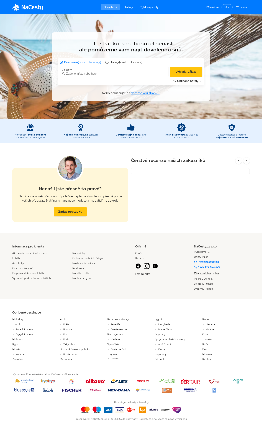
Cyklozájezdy (149, 7)
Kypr (15, 344)
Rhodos (67, 329)
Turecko (17, 324)
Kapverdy (160, 354)
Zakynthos (69, 344)
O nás (138, 253)
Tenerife (115, 324)
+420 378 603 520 (208, 266)
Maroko (207, 354)
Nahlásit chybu (81, 278)
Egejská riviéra (24, 334)
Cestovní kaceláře (23, 268)
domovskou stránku (145, 93)
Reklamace (79, 268)
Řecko (63, 319)
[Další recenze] (246, 160)
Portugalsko (115, 334)
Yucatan (20, 354)
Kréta (66, 324)
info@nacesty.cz (208, 261)
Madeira (115, 339)
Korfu (66, 339)
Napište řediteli (81, 273)
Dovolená (110, 7)
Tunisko (207, 339)
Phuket (115, 358)
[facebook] (138, 266)
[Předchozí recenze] (238, 160)
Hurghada (164, 324)
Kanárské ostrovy (118, 319)
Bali (204, 349)
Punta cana (70, 354)
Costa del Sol (118, 349)
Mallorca (17, 339)
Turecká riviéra (24, 329)
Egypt (158, 319)
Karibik (206, 359)
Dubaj (162, 349)
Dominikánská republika (75, 349)
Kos (65, 334)
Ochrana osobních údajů (87, 258)
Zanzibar (17, 359)
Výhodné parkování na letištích (31, 278)
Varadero (211, 329)
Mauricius (66, 359)
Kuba (205, 319)
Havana (210, 324)
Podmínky (78, 253)
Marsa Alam (165, 329)
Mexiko (16, 349)
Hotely (128, 7)
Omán (206, 334)
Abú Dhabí (164, 344)
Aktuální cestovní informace (29, 253)
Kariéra (139, 258)
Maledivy (17, 319)
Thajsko (112, 354)
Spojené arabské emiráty (170, 339)
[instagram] (147, 266)
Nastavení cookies (83, 263)
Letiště (16, 258)
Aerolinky (18, 263)
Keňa (205, 344)
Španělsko (113, 344)
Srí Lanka (160, 359)
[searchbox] (114, 73)
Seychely (160, 334)
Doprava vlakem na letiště (28, 273)
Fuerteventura (119, 329)
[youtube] (155, 266)
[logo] (27, 7)
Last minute (142, 273)
